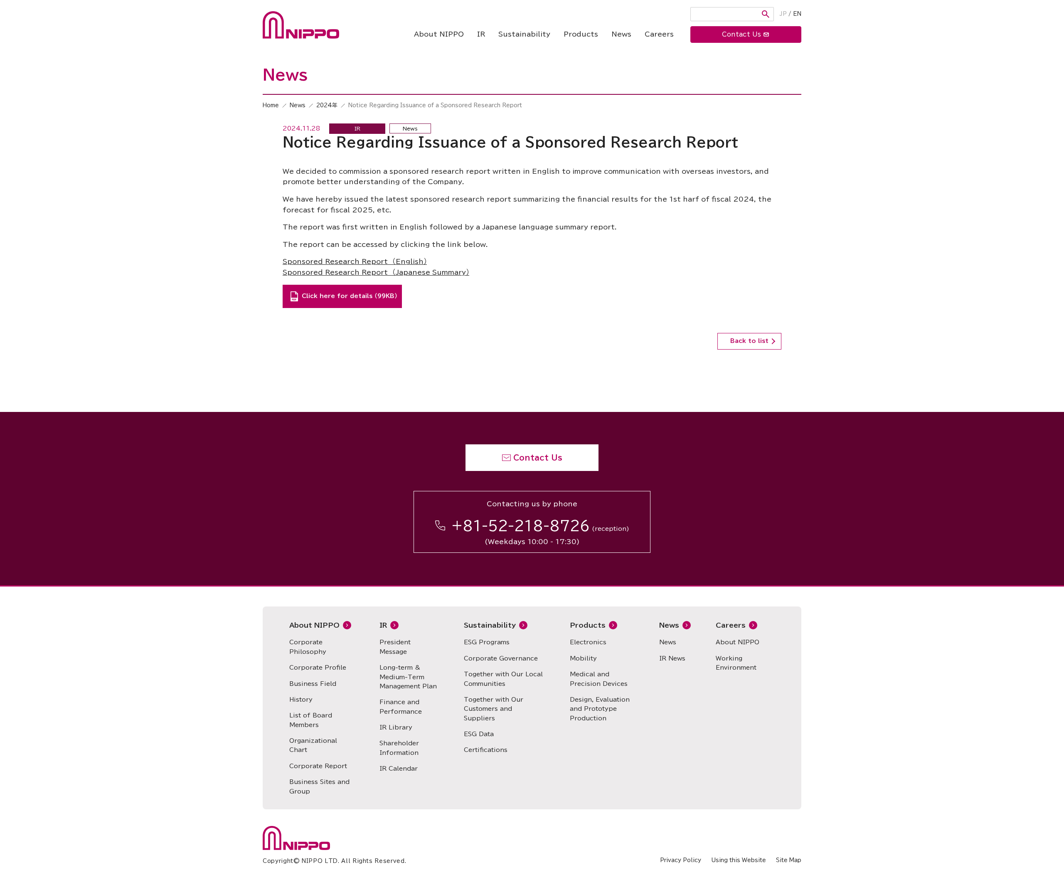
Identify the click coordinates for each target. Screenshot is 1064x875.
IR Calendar (398, 768)
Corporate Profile (317, 667)
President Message (395, 646)
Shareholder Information (399, 747)
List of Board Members (310, 719)
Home (271, 105)
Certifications (485, 750)
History (301, 699)
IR (481, 34)
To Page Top (994, 405)
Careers (659, 34)
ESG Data (479, 734)
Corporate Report (318, 766)
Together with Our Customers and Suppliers (493, 709)
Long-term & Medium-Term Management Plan (408, 677)
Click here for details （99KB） (349, 296)
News (621, 34)
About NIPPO (439, 34)
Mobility (583, 658)
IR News (672, 658)
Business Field (312, 684)
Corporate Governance (501, 658)
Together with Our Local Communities (503, 678)
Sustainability (524, 34)
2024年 (326, 105)
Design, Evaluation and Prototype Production (600, 709)
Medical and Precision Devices (599, 678)
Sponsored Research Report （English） (355, 261)
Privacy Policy (680, 860)
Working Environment (736, 663)
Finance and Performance (400, 706)
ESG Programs (487, 642)
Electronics (588, 642)
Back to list (749, 341)
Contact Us (537, 457)
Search (766, 14)
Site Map (788, 860)
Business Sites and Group (319, 786)
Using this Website (738, 860)
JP (783, 14)
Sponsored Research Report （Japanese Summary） (376, 272)
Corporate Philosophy (307, 646)
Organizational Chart (313, 745)
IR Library (395, 727)
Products (581, 34)
